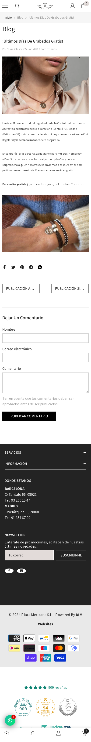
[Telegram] (31, 266)
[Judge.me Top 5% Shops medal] (45, 707)
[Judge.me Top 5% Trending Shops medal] (68, 707)
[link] (32, 734)
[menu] (5, 6)
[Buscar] (17, 6)
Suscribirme (71, 555)
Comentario (11, 368)
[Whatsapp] (40, 266)
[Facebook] (4, 266)
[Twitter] (13, 266)
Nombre (8, 329)
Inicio (8, 17)
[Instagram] (21, 571)
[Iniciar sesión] (72, 5)
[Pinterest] (22, 266)
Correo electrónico (17, 348)
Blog (20, 17)
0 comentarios (47, 49)
